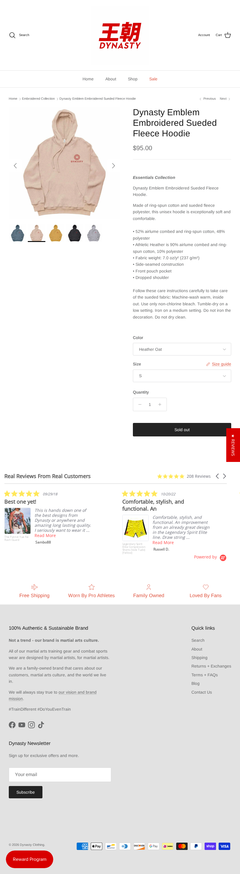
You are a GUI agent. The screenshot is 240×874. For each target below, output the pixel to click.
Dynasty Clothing (32, 844)
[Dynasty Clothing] (120, 35)
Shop (133, 79)
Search (198, 640)
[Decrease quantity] (138, 404)
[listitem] (48, 518)
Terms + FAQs (204, 675)
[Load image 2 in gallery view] (64, 162)
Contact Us (201, 692)
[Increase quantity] (161, 404)
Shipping (199, 657)
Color (138, 337)
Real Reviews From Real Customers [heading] (47, 476)
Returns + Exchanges (211, 666)
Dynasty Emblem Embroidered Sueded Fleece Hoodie (97, 99)
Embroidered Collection (38, 99)
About (110, 79)
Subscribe (25, 792)
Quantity (141, 392)
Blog (195, 683)
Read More (45, 535)
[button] (217, 476)
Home (88, 79)
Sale (153, 79)
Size (137, 364)
